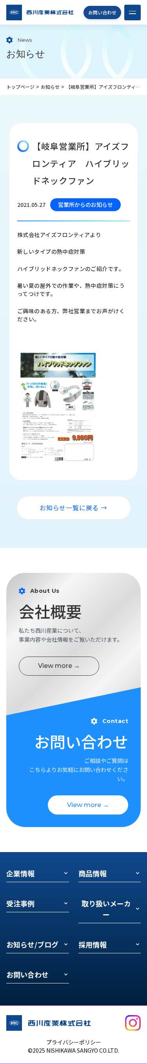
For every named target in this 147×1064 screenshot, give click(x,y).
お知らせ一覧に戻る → (73, 507)
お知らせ (50, 86)
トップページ (20, 86)
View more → (59, 665)
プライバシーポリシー (73, 1042)
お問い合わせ (102, 12)
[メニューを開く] (132, 12)
